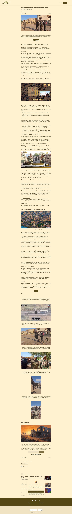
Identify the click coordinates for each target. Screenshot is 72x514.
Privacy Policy (42, 494)
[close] (44, 481)
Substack (32, 512)
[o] (36, 159)
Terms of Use (40, 493)
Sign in (69, 2)
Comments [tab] (22, 463)
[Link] (19, 179)
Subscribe (65, 2)
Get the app (40, 510)
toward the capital (41, 200)
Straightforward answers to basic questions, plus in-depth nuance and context (32, 478)
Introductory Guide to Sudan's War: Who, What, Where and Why (31, 477)
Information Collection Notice (35, 494)
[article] (36, 479)
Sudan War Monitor (25, 479)
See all (23, 495)
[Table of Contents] (1, 257)
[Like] (21, 13)
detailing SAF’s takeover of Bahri (35, 181)
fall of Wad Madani (26, 198)
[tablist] (24, 463)
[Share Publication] (62, 3)
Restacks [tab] (26, 463)
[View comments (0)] (23, 13)
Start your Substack (34, 510)
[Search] (60, 3)
